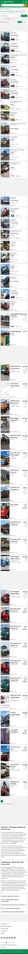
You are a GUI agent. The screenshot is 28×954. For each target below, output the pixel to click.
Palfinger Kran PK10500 (15, 783)
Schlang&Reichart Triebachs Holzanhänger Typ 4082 (16, 315)
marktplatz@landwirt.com (22, 952)
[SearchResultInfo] (8, 21)
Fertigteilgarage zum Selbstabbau (15, 332)
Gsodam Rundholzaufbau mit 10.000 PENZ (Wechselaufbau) (15, 714)
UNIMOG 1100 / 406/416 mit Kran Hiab (15, 402)
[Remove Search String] (23, 5)
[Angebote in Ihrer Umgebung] (2, 5)
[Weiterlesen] (24, 11)
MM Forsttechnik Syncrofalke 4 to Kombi (17, 123)
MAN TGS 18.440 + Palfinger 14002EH (17, 149)
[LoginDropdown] (26, 2)
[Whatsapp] (12, 937)
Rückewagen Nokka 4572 (14, 419)
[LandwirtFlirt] (15, 938)
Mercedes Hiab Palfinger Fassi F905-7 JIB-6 (18, 55)
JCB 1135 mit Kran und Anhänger (14, 471)
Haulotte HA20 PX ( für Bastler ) (16, 101)
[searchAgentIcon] (25, 952)
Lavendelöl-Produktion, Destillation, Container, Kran (15, 731)
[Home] (9, 2)
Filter (25, 16)
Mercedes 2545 (13, 79)
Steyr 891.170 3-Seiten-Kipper (15, 454)
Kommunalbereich (16, 841)
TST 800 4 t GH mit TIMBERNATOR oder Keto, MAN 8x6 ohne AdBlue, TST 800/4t (15, 748)
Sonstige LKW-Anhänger (14, 208)
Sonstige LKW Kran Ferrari (15, 163)
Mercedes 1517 (13, 301)
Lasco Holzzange (13, 242)
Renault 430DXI (13, 66)
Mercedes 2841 (13, 290)
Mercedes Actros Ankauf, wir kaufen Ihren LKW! (15, 610)
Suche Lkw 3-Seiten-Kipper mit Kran (14, 385)
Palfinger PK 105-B (13, 112)
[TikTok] (10, 938)
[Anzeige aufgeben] (23, 2)
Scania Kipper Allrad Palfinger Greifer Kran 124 (15, 592)
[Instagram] (4, 938)
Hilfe (3, 942)
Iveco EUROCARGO (13, 43)
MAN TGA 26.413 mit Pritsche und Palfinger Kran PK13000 (15, 367)
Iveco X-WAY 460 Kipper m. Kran (16, 230)
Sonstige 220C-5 (13, 277)
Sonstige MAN (12, 197)
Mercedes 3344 (13, 90)
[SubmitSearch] (25, 5)
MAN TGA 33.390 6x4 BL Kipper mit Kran (15, 696)
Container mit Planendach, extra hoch (14, 488)
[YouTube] (2, 938)
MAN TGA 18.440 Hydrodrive (15, 436)
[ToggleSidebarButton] (2, 2)
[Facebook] (7, 938)
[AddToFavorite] (2, 33)
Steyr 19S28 (14, 505)
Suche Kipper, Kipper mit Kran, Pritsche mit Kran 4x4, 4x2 (15, 557)
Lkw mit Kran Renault (14, 765)
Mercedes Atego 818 (14, 136)
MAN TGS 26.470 (13, 253)
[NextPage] (10, 801)
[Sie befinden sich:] (1, 8)
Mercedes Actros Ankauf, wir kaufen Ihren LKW (15, 540)
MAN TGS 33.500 (13, 32)
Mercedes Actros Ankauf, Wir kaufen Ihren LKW (15, 662)
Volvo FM (12, 265)
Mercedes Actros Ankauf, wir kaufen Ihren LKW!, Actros (15, 523)
